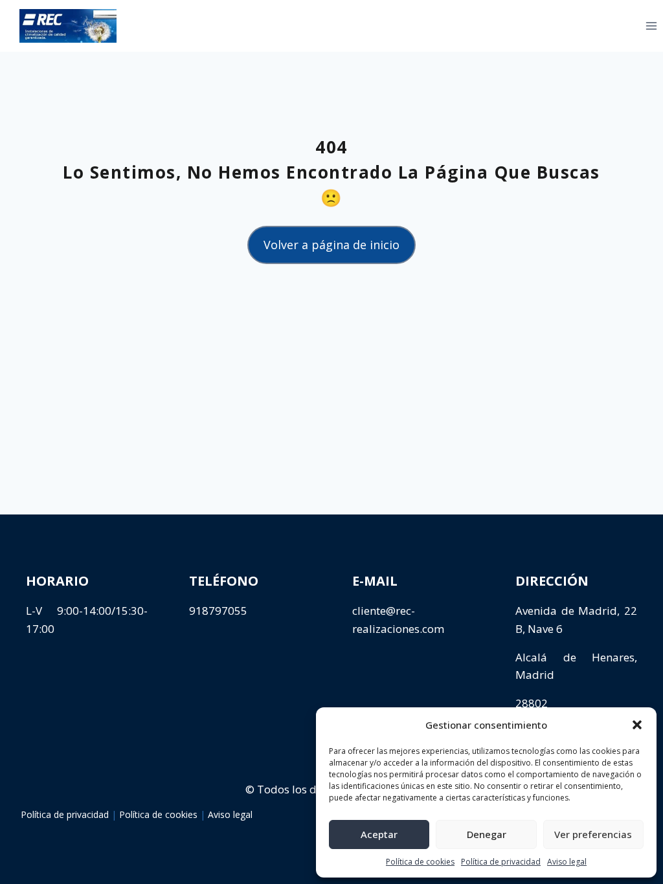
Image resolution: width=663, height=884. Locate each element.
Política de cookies (420, 861)
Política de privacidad (501, 861)
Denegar (486, 834)
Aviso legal (567, 861)
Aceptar (379, 834)
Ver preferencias (593, 834)
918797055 (218, 610)
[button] (637, 724)
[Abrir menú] (631, 26)
